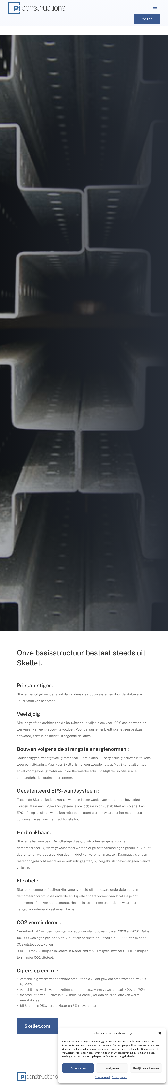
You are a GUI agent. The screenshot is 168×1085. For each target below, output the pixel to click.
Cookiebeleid (102, 1077)
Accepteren (78, 1068)
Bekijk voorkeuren (146, 1068)
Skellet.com (37, 1026)
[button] (160, 1033)
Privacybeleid (119, 1077)
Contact (147, 19)
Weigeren (112, 1068)
